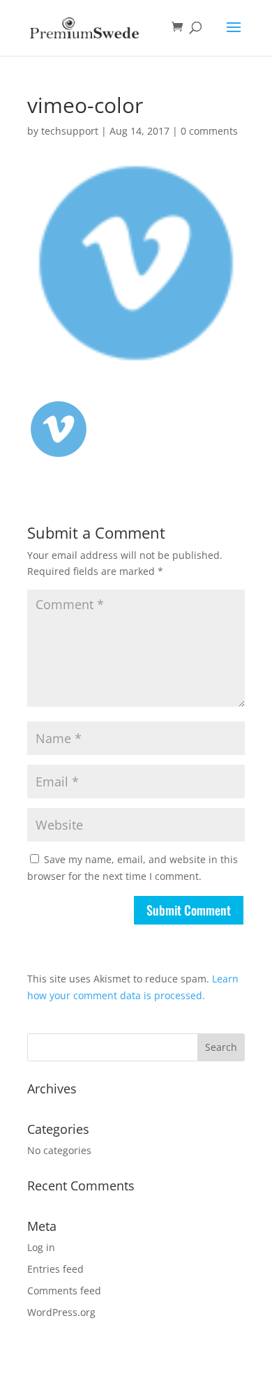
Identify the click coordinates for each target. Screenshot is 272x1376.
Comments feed (64, 1290)
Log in (41, 1247)
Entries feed (55, 1269)
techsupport (69, 130)
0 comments (209, 130)
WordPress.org (61, 1312)
